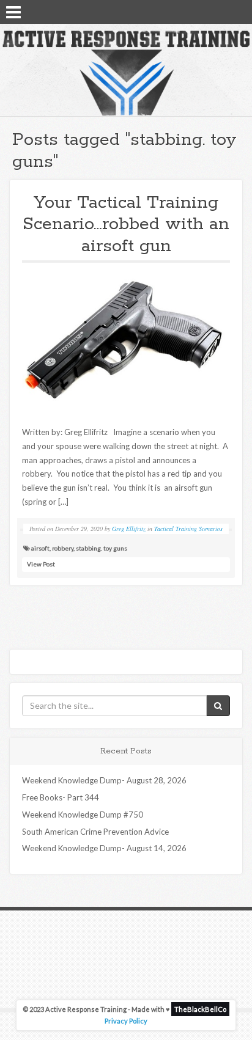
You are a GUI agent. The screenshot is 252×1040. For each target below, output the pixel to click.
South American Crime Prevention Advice (95, 832)
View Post (41, 564)
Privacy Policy (126, 1021)
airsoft (40, 548)
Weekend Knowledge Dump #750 (82, 814)
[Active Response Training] (126, 73)
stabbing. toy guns (101, 548)
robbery (62, 548)
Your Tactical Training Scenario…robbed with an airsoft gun (126, 224)
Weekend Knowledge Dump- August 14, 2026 (104, 848)
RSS (238, 11)
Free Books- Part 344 (60, 797)
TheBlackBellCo (200, 1009)
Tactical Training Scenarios (188, 528)
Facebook (206, 11)
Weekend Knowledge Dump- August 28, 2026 (104, 780)
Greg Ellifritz (129, 528)
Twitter (222, 11)
